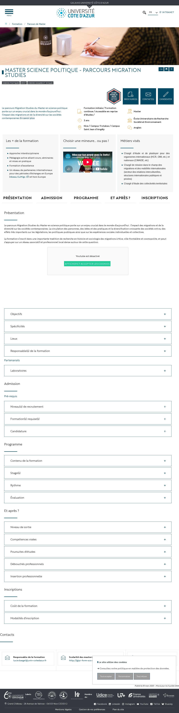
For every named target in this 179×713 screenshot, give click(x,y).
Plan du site (118, 709)
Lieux (13, 338)
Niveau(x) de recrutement (26, 406)
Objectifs (16, 314)
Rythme (15, 485)
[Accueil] (6, 23)
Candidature (18, 431)
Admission (51, 197)
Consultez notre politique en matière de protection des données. (134, 668)
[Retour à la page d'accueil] (75, 13)
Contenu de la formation (26, 460)
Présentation (17, 197)
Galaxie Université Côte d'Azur (89, 2)
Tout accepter (106, 676)
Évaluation (17, 497)
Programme (86, 197)
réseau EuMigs (17, 176)
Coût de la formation (23, 606)
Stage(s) (15, 473)
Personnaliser (124, 676)
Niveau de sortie (20, 527)
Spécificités (17, 326)
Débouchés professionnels (27, 564)
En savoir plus (27, 118)
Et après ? (120, 197)
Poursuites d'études (22, 551)
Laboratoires (18, 370)
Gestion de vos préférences (92, 709)
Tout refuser (142, 676)
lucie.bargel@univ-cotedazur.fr (29, 660)
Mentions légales (63, 709)
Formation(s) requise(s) (25, 419)
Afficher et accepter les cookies (87, 263)
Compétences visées (23, 539)
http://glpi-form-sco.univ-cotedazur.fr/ (90, 660)
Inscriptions (155, 197)
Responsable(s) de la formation (30, 351)
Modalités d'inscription (24, 618)
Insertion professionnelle (26, 576)
